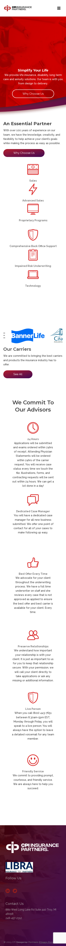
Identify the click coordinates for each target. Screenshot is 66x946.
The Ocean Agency (38, 942)
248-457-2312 (14, 918)
